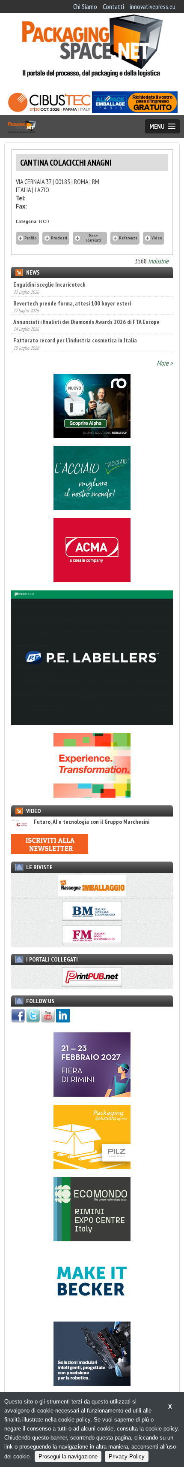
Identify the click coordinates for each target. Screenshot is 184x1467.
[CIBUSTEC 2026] (49, 110)
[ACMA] (92, 579)
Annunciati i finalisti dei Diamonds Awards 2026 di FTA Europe (86, 321)
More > (165, 363)
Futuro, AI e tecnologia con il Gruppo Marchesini (91, 822)
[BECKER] (92, 1311)
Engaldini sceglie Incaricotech (49, 284)
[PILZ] (92, 1166)
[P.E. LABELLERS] (92, 722)
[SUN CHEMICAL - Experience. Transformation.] (92, 795)
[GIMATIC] (92, 1383)
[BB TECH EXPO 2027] (92, 1094)
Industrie (158, 261)
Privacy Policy (127, 1456)
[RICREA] (92, 507)
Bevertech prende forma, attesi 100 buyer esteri (72, 302)
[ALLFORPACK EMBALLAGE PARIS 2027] (135, 110)
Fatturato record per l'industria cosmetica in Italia (75, 339)
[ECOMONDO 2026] (92, 1238)
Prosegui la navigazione (68, 1456)
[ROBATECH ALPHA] (92, 435)
